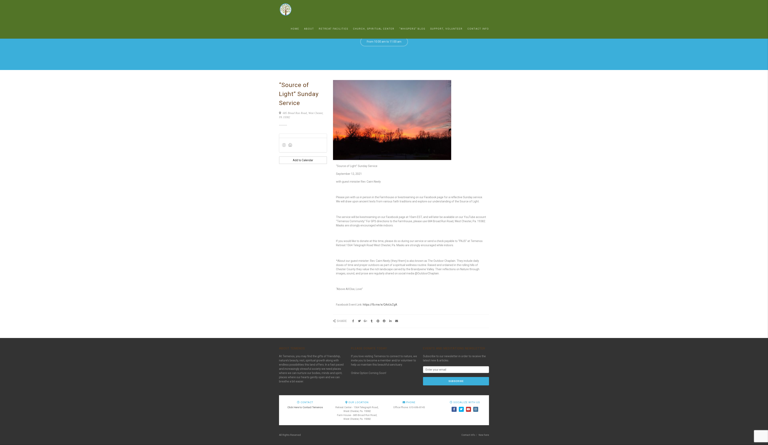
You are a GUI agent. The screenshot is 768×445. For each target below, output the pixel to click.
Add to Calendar (303, 160)
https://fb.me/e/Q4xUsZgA (380, 304)
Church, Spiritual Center (373, 28)
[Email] (396, 321)
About (309, 28)
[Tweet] (359, 321)
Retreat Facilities (333, 28)
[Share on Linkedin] (390, 321)
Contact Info (478, 28)
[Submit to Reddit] (384, 321)
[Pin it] (377, 321)
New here (484, 435)
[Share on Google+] (365, 321)
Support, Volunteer (446, 28)
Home (295, 28)
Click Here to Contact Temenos (305, 407)
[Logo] (299, 9)
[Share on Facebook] (353, 321)
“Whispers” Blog (412, 28)
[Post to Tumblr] (371, 321)
